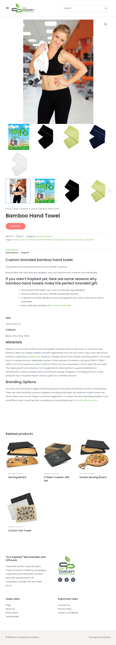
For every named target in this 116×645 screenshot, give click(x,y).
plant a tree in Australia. (59, 305)
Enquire (15, 226)
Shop (15, 208)
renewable (77, 239)
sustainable (88, 239)
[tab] (12, 253)
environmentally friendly (48, 239)
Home (8, 208)
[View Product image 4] (98, 191)
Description (12, 252)
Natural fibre (66, 239)
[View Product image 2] (44, 191)
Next (110, 191)
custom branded (28, 239)
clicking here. (34, 356)
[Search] (106, 8)
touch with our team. (87, 400)
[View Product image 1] (18, 191)
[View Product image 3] (71, 191)
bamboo (15, 239)
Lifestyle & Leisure (28, 208)
